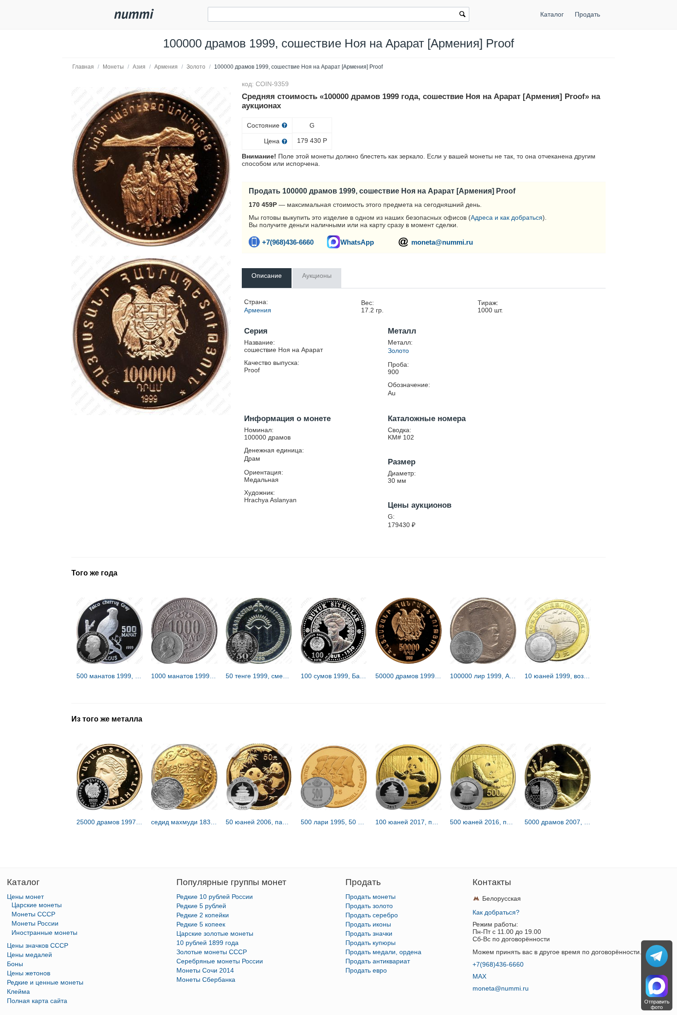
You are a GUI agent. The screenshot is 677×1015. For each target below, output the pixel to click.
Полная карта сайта (37, 1000)
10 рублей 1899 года (207, 942)
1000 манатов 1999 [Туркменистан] (184, 676)
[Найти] (462, 15)
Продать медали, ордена (383, 952)
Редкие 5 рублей (201, 905)
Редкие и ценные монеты (45, 982)
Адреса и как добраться (507, 217)
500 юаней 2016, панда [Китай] (483, 822)
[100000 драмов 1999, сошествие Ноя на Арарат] (151, 167)
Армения (166, 67)
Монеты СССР (33, 914)
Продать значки (368, 933)
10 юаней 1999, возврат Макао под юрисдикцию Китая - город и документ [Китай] (558, 676)
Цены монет (25, 896)
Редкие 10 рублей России (214, 896)
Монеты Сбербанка (205, 979)
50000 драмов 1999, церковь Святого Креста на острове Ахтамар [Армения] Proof (408, 676)
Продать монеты (370, 896)
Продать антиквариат (377, 961)
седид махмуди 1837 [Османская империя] (184, 822)
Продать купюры (370, 942)
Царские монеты (37, 905)
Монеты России (35, 923)
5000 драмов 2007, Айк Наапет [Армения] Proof (558, 822)
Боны (15, 964)
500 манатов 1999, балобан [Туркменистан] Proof (109, 676)
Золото (196, 67)
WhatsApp (357, 242)
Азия (139, 67)
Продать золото (369, 905)
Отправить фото (657, 1004)
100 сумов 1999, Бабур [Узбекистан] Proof (334, 676)
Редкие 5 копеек (200, 924)
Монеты (113, 67)
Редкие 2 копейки (202, 915)
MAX (479, 976)
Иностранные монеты (44, 932)
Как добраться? (496, 912)
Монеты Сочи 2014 (205, 970)
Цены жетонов (28, 973)
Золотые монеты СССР (211, 952)
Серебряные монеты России (219, 961)
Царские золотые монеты (214, 933)
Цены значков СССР (37, 945)
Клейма (18, 991)
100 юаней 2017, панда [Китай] (408, 822)
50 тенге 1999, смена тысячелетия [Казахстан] (259, 676)
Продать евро (366, 970)
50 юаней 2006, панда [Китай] (259, 822)
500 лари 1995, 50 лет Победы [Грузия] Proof (334, 822)
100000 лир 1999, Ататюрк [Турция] (483, 676)
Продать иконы (368, 924)
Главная (83, 67)
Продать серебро (371, 915)
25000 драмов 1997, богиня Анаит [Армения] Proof (109, 822)
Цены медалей (29, 954)
